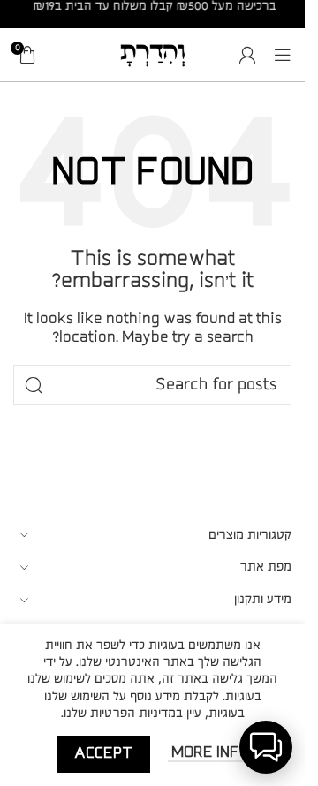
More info (208, 752)
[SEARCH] (33, 385)
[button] (265, 747)
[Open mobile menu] (282, 54)
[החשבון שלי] (247, 54)
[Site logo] (152, 54)
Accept (103, 753)
